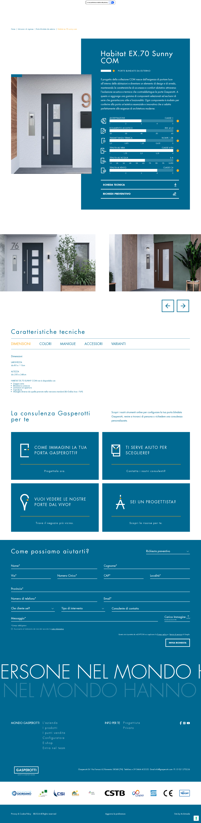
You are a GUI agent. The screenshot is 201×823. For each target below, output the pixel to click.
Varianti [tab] (118, 344)
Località (154, 575)
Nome (15, 566)
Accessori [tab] (94, 344)
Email (107, 598)
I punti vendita (54, 733)
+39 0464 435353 (140, 769)
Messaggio (17, 618)
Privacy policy (162, 634)
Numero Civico (66, 575)
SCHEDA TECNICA (114, 184)
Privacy (14, 813)
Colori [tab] (45, 344)
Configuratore (54, 738)
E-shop (48, 743)
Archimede (185, 813)
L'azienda (50, 723)
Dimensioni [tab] (21, 344)
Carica (175, 617)
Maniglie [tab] (68, 344)
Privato (128, 728)
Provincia (16, 589)
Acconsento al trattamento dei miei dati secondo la (39, 629)
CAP (106, 575)
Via (13, 575)
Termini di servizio (176, 634)
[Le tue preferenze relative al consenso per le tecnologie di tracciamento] (196, 818)
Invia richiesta (177, 642)
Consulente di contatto (125, 608)
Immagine (180, 617)
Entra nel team (54, 748)
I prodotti (50, 728)
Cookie (23, 813)
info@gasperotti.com (164, 769)
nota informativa (57, 629)
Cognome (110, 566)
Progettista (131, 723)
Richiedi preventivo (117, 193)
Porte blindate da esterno (134, 71)
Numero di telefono (23, 598)
